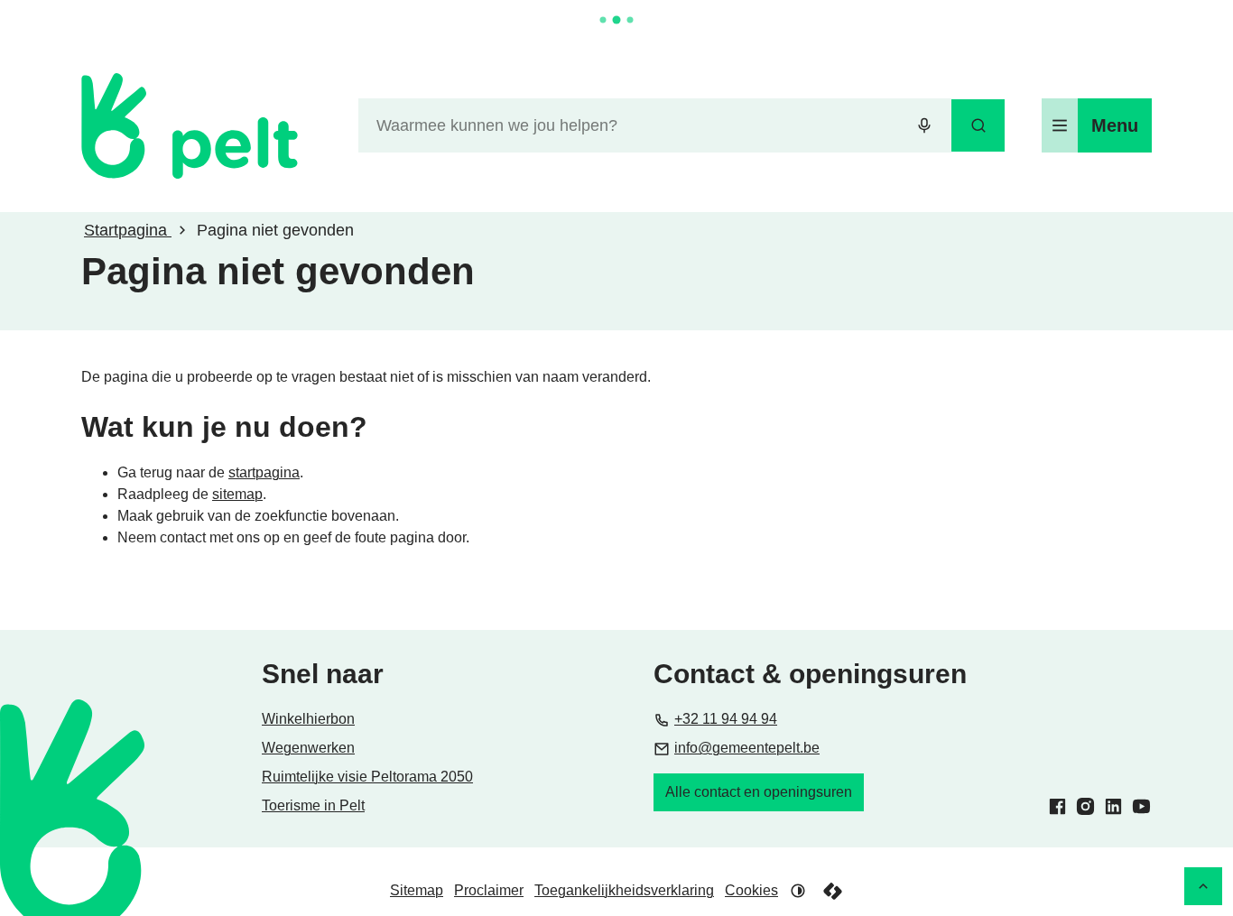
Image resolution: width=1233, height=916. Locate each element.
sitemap (237, 494)
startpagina (264, 472)
